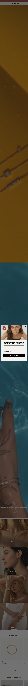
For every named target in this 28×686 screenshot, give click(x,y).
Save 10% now (14, 355)
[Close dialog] (26, 326)
